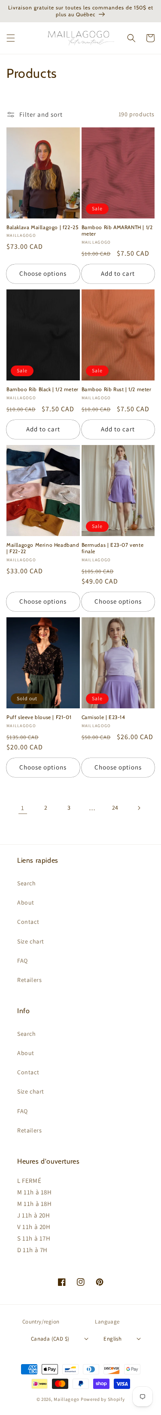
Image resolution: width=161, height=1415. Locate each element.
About (25, 902)
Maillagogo (66, 1399)
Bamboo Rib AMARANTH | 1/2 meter (117, 230)
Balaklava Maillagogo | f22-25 (42, 227)
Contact (28, 922)
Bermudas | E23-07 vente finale (113, 548)
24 (115, 807)
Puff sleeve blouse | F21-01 (38, 717)
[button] (10, 38)
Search (26, 883)
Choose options (43, 273)
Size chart (30, 941)
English (112, 1338)
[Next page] (138, 808)
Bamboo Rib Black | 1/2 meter (42, 389)
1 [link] (22, 808)
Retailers (29, 980)
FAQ (22, 960)
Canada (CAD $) (50, 1338)
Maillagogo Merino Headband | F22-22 (42, 548)
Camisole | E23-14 (103, 717)
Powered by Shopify (103, 1399)
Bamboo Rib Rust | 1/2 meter (117, 389)
